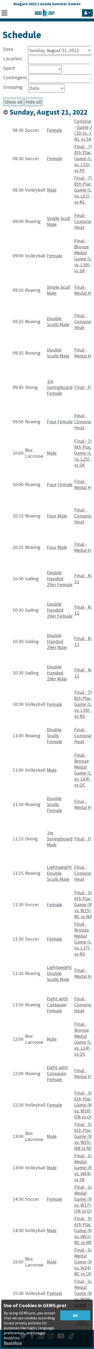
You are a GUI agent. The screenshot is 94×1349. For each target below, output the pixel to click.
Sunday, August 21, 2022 (48, 112)
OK (75, 1315)
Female (54, 130)
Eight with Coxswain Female (57, 1005)
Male (52, 190)
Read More (13, 1342)
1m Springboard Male (60, 839)
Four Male (57, 516)
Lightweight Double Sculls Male (59, 873)
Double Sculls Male (58, 321)
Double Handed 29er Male (57, 641)
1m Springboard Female (60, 387)
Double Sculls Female (54, 736)
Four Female (60, 422)
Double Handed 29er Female (59, 579)
